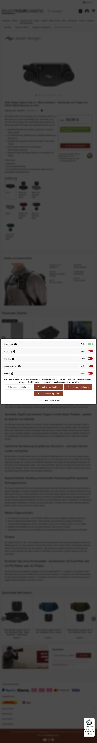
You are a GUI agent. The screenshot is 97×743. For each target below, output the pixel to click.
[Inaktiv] (90, 351)
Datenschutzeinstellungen (19, 387)
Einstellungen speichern (78, 387)
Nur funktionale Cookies (48, 387)
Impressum (43, 400)
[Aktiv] (90, 344)
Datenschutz (55, 400)
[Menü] (93, 719)
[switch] (89, 734)
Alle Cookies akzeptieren (48, 393)
